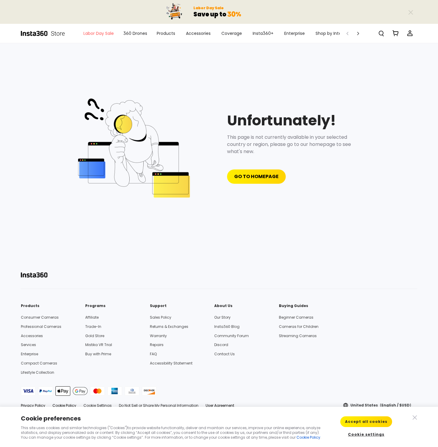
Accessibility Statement (171, 363)
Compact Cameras (39, 363)
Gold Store (94, 335)
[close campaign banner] (410, 11)
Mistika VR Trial (98, 344)
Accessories (198, 33)
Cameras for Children (299, 326)
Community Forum (231, 335)
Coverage (231, 33)
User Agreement (220, 405)
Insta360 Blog (227, 326)
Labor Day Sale (98, 33)
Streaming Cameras (298, 335)
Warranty (158, 335)
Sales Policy (160, 317)
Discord (221, 344)
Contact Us (224, 353)
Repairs (157, 344)
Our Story (222, 317)
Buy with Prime (98, 353)
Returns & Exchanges (169, 326)
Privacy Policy (33, 405)
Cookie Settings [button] (97, 405)
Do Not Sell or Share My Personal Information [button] (158, 405)
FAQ (153, 353)
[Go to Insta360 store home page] (46, 33)
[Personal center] (410, 33)
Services (28, 344)
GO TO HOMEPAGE (256, 176)
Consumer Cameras (40, 317)
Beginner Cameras (296, 317)
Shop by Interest (333, 33)
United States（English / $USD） (381, 405)
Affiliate (92, 317)
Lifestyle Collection (37, 372)
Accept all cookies (366, 421)
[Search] (381, 33)
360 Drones (135, 33)
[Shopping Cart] (396, 33)
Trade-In (93, 326)
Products (166, 33)
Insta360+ (263, 33)
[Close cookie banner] (414, 417)
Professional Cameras (41, 326)
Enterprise (294, 33)
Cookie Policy (64, 405)
